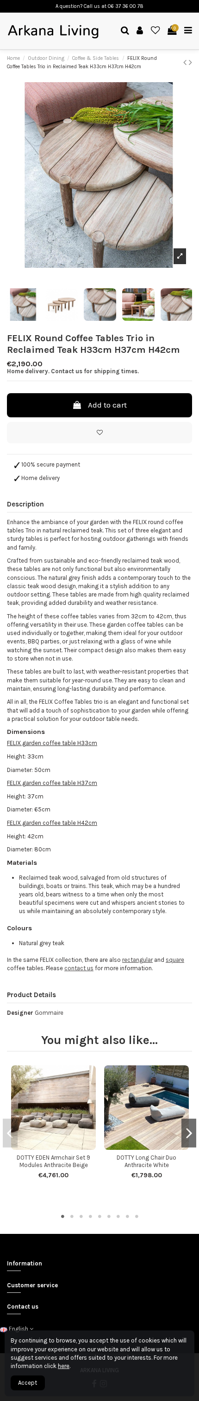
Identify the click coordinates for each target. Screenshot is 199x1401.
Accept (27, 1382)
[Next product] (190, 62)
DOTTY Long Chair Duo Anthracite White (146, 1161)
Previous (10, 1132)
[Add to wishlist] (99, 432)
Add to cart (107, 404)
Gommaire (49, 1012)
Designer (20, 1012)
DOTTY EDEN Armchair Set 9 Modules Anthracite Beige (53, 1161)
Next (188, 1132)
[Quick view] (60, 1147)
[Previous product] (186, 62)
